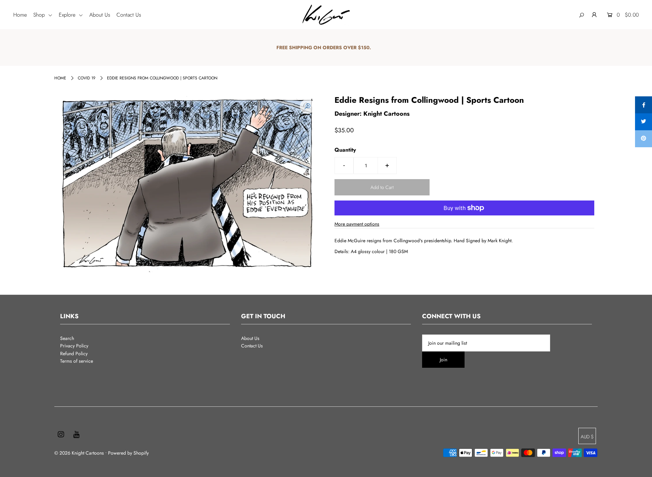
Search (67, 338)
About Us (99, 15)
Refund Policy (74, 353)
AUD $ (587, 436)
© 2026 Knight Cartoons (79, 453)
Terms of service (76, 361)
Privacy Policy (74, 345)
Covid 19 (86, 78)
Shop (40, 15)
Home (20, 15)
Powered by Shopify (128, 453)
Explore (68, 15)
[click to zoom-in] (307, 106)
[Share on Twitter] (643, 121)
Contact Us (128, 15)
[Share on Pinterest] (643, 138)
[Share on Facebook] (643, 104)
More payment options (356, 224)
